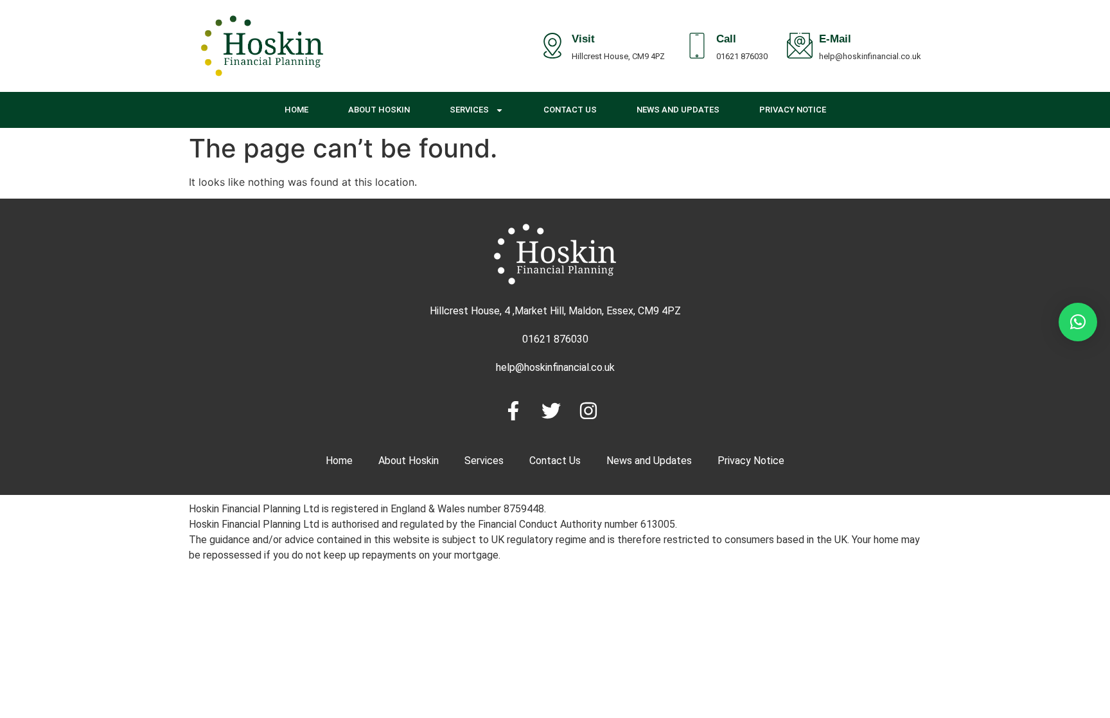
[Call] (697, 45)
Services (469, 109)
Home (296, 109)
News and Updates (678, 109)
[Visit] (552, 45)
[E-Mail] (800, 45)
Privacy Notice (792, 109)
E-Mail (835, 40)
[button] (1078, 322)
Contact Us (570, 109)
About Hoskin (379, 109)
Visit (583, 40)
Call (726, 40)
